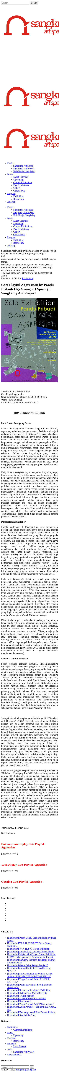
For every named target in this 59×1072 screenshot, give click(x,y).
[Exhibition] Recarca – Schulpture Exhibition (28, 990)
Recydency (18, 1040)
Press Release (19, 1046)
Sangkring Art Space (26, 1069)
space (10, 1049)
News (10, 1032)
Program (11, 1038)
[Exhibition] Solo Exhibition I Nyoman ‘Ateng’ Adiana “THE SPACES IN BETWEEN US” (30, 975)
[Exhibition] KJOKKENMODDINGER (26, 998)
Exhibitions (27, 278)
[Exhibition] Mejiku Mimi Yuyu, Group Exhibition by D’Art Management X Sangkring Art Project (31, 955)
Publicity (11, 1043)
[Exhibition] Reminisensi (19, 1001)
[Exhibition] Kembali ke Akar (21, 1015)
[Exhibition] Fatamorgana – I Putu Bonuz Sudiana (31, 1012)
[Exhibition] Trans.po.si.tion (20, 995)
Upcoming (18, 1035)
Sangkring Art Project (23, 1052)
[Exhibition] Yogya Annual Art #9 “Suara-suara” (30, 1004)
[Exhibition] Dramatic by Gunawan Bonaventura (30, 951)
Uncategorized (14, 1054)
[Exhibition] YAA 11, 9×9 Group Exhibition (28, 948)
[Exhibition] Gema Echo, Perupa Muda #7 (27, 965)
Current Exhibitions (22, 1029)
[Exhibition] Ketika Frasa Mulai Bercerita (27, 993)
